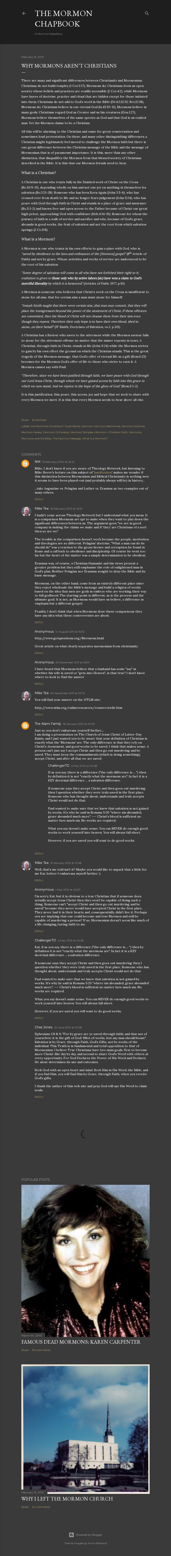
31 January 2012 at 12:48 (65, 863)
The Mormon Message (67, 438)
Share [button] (25, 420)
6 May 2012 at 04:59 (71, 940)
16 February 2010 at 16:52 (66, 508)
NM (38, 462)
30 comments (41, 1350)
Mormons (135, 432)
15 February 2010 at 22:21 (58, 461)
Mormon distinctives (107, 426)
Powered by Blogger (89, 1534)
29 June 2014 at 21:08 (68, 1027)
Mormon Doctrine (133, 426)
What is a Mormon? (95, 438)
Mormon (87, 426)
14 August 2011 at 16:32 (70, 631)
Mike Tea (42, 508)
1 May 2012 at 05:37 (67, 889)
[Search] (147, 12)
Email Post (39, 420)
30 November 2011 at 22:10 (67, 693)
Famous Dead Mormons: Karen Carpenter (81, 1341)
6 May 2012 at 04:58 (84, 765)
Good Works (72, 426)
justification (103, 472)
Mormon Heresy (31, 432)
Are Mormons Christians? (47, 426)
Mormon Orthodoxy (56, 432)
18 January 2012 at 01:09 (79, 724)
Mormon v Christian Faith (111, 432)
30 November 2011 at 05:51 (72, 662)
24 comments (41, 1507)
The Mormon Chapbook (63, 18)
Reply (39, 499)
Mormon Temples (82, 432)
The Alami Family (48, 724)
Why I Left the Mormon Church (67, 1498)
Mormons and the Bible (36, 438)
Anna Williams (97, 1543)
